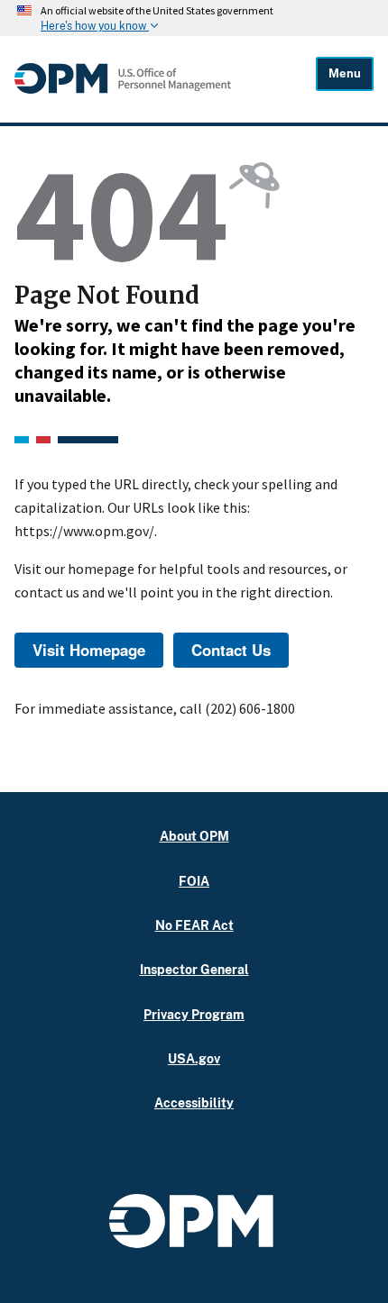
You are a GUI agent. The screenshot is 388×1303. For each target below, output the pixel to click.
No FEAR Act (194, 925)
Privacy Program (194, 1014)
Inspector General (194, 969)
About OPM (194, 835)
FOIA (194, 880)
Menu (344, 73)
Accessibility (194, 1102)
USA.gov (194, 1058)
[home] (122, 89)
